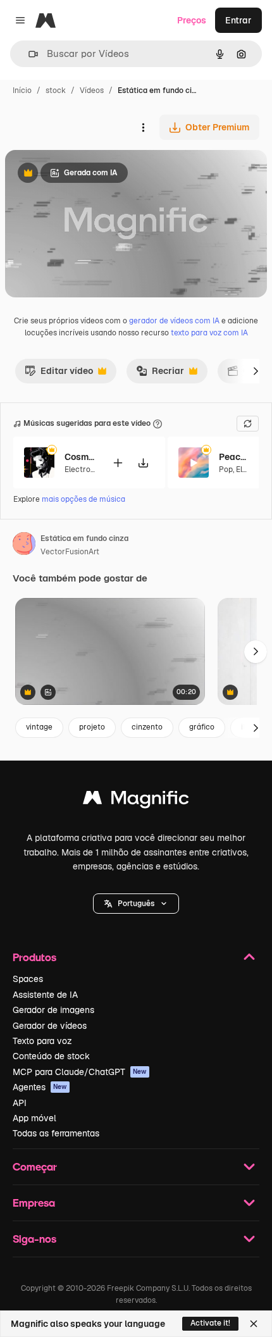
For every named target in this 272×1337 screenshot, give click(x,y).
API (20, 1103)
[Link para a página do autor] (24, 545)
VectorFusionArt (69, 552)
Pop (226, 469)
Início (22, 90)
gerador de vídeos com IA (174, 321)
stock (56, 90)
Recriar (160, 374)
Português (136, 904)
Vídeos (92, 90)
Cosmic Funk (80, 457)
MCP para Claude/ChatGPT (80, 1072)
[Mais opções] (143, 127)
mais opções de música (83, 499)
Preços (191, 20)
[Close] (253, 1323)
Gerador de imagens (53, 1010)
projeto (92, 727)
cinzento (147, 727)
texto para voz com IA (209, 333)
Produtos (34, 957)
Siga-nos (34, 1238)
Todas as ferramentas (56, 1133)
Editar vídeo (59, 374)
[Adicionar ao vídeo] (117, 463)
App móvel (34, 1118)
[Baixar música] (143, 463)
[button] (136, 903)
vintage (39, 727)
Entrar (238, 20)
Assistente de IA (45, 994)
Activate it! (210, 1323)
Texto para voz (42, 1041)
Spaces (28, 979)
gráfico (201, 727)
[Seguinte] (255, 371)
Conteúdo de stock (51, 1056)
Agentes (40, 1087)
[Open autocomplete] (28, 54)
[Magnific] (136, 801)
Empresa (34, 1202)
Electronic (83, 469)
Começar (35, 1166)
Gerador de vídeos (50, 1025)
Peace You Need (234, 457)
